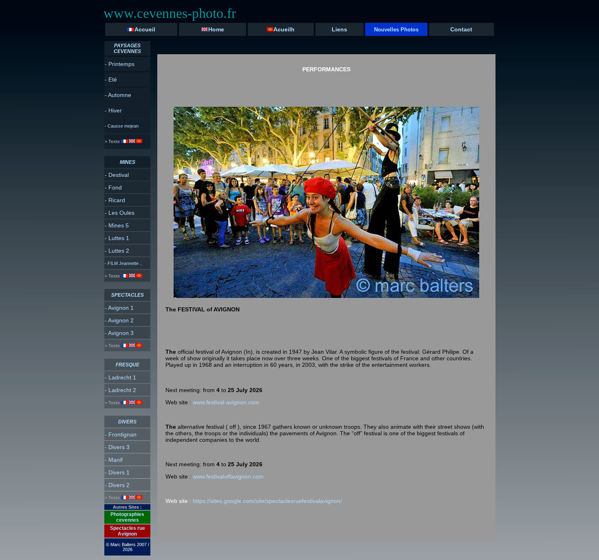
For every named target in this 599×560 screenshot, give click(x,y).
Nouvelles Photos (396, 29)
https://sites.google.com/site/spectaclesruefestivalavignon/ (253, 501)
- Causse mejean (122, 125)
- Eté (111, 79)
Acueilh (284, 29)
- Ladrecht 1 (120, 377)
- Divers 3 (117, 447)
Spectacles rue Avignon (127, 531)
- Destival (117, 175)
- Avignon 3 (119, 333)
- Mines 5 (117, 225)
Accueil (144, 29)
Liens (339, 29)
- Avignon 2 (119, 320)
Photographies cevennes (127, 517)
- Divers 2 (117, 485)
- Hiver (113, 110)
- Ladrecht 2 (120, 390)
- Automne (118, 95)
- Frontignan (121, 434)
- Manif (114, 459)
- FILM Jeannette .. (123, 263)
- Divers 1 (117, 472)
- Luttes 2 (117, 250)
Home (216, 29)
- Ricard (115, 200)
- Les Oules (119, 212)
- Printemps (119, 64)
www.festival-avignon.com (226, 402)
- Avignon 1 (119, 307)
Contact (461, 29)
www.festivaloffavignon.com (228, 476)
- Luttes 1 (117, 238)
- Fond (113, 187)
